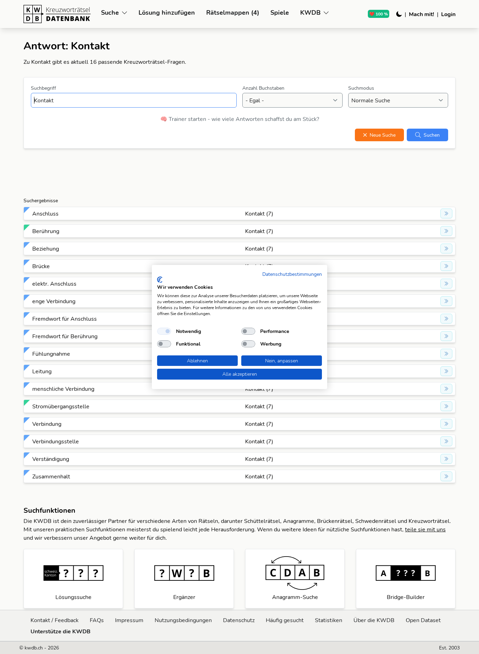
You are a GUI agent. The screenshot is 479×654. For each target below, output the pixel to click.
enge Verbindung (53, 301)
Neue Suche (383, 135)
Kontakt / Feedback (55, 620)
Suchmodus (361, 88)
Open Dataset (423, 620)
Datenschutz (239, 620)
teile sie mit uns (425, 529)
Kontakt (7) (259, 213)
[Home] (59, 14)
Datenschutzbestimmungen (292, 274)
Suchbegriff (43, 88)
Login (448, 14)
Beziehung (45, 248)
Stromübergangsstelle (60, 406)
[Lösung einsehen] (446, 213)
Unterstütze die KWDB (60, 631)
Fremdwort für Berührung (64, 336)
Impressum (129, 620)
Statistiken (328, 620)
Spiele (279, 12)
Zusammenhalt (51, 476)
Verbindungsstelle (55, 441)
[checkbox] (164, 331)
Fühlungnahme (51, 353)
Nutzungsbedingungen (183, 620)
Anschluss (45, 213)
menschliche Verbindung (63, 388)
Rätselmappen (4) (232, 12)
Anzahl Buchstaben (263, 88)
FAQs (97, 620)
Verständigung (50, 458)
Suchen (432, 135)
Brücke (41, 266)
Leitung (42, 371)
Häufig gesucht (285, 620)
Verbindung (46, 423)
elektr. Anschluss (54, 283)
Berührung (45, 230)
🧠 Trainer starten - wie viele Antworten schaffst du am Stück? (239, 118)
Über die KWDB (373, 620)
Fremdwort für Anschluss (64, 318)
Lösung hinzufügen (167, 12)
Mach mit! (421, 14)
